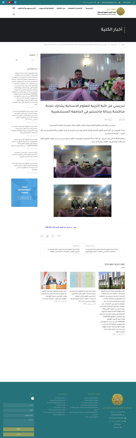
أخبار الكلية (114, 45)
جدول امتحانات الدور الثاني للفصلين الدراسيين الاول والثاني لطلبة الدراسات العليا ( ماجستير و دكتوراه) (24, 155)
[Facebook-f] (6, 2)
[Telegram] (3, 2)
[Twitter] (15, 2)
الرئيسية (89, 8)
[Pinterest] (41, 236)
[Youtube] (9, 2)
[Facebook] (52, 236)
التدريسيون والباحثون (27, 8)
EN (14, 8)
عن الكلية (61, 8)
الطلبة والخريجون (46, 8)
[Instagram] (12, 2)
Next (18, 429)
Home (123, 45)
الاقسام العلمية (75, 8)
